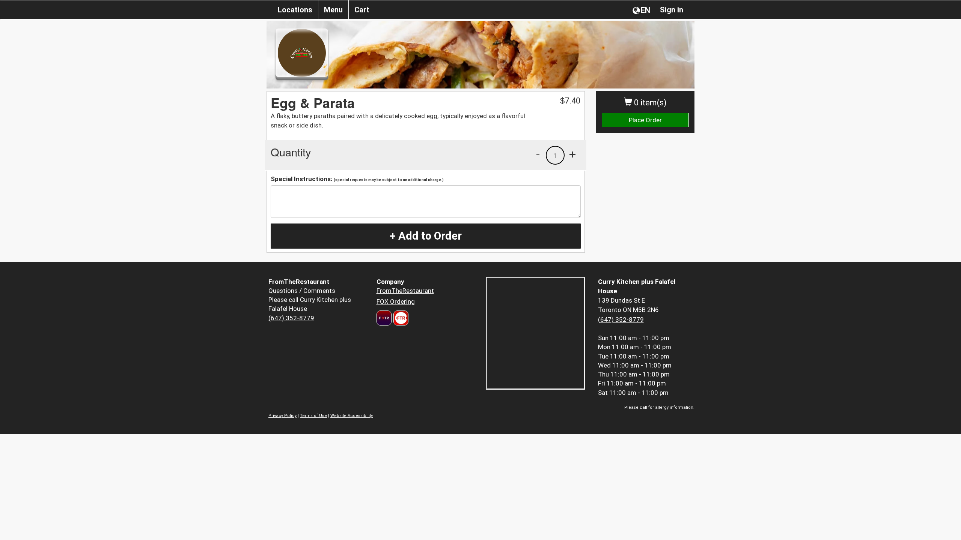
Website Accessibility (351, 415)
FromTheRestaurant (405, 290)
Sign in (671, 9)
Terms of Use (313, 415)
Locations (295, 9)
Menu (333, 9)
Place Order (645, 120)
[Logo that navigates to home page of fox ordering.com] (400, 318)
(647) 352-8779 (291, 318)
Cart (361, 9)
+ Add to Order (426, 236)
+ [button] (572, 154)
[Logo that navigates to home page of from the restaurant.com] (384, 318)
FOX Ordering (396, 301)
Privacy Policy (282, 415)
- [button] (538, 154)
